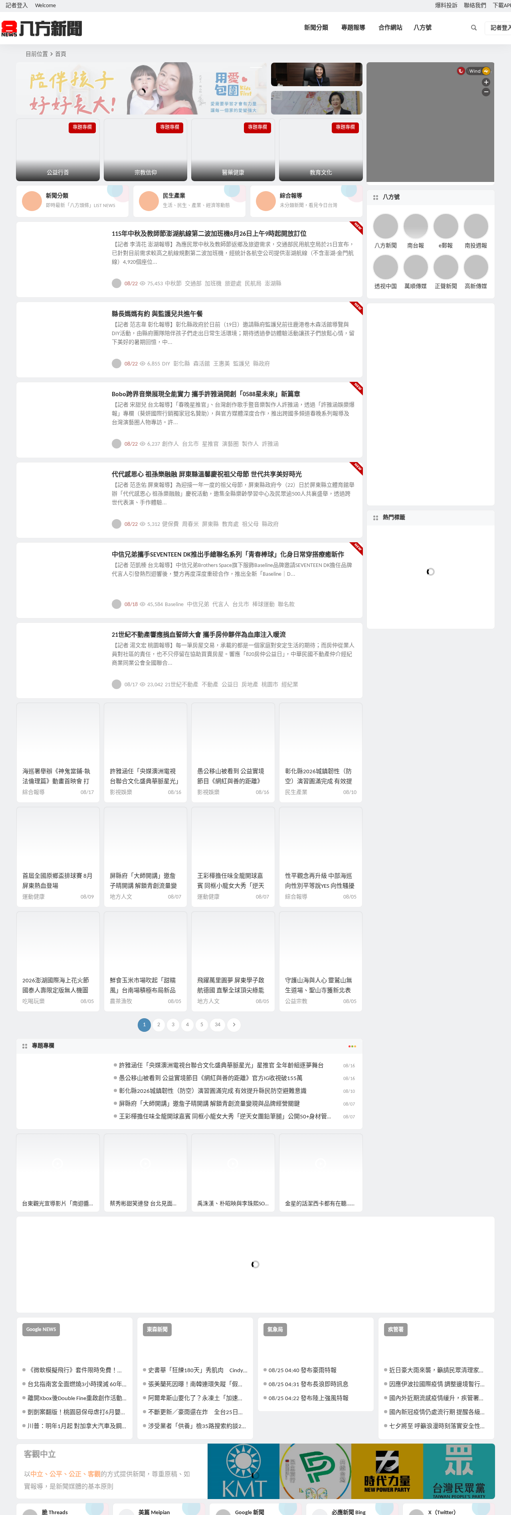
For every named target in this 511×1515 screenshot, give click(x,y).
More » (350, 283)
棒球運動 (263, 605)
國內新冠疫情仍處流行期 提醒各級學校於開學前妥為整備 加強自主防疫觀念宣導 (439, 1413)
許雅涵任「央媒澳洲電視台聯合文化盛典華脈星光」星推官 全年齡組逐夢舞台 (144, 782)
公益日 (230, 685)
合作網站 (390, 28)
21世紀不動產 (181, 685)
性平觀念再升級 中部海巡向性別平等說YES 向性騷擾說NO (320, 886)
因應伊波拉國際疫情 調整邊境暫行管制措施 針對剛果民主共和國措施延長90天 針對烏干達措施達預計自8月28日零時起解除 (439, 1385)
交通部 (193, 284)
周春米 (190, 524)
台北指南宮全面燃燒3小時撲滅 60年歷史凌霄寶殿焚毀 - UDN (77, 1385)
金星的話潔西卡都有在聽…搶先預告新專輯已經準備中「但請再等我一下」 (324, 1204)
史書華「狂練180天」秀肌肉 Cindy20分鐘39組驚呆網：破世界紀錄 (198, 1371)
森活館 (201, 364)
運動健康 (33, 897)
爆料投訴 (446, 6)
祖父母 (250, 524)
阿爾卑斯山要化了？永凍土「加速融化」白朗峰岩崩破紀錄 (198, 1399)
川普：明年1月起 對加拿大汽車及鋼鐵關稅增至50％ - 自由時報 (77, 1427)
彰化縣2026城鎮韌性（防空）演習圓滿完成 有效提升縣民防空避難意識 (318, 782)
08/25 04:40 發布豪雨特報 (303, 1371)
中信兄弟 (198, 605)
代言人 (220, 605)
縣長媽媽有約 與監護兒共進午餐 (157, 314)
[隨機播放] (427, 732)
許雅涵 (270, 444)
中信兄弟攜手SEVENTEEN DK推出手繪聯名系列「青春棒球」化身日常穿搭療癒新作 (228, 555)
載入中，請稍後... (51, 1293)
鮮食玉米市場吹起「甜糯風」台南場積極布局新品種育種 (143, 991)
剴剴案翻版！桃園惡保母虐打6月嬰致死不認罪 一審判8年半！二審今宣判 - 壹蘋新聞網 (77, 1413)
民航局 (253, 284)
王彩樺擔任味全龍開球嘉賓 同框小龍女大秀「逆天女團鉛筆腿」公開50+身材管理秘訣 (232, 1117)
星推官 (210, 444)
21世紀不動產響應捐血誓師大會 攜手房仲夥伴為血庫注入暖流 (199, 635)
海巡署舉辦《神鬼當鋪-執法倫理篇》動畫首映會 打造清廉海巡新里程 (56, 782)
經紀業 (289, 685)
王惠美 (221, 364)
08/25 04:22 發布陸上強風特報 (309, 1399)
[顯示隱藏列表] (484, 732)
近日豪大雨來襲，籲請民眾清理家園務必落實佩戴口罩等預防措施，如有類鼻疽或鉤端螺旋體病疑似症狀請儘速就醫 (439, 1371)
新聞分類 (316, 28)
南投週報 (476, 246)
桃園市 (269, 685)
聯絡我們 (475, 6)
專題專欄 (43, 1046)
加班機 (213, 284)
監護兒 (241, 364)
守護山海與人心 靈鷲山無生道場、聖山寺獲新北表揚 (318, 991)
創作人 (170, 444)
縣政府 (261, 364)
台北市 (190, 444)
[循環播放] (412, 732)
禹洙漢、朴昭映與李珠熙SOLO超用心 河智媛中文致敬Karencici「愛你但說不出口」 (236, 1204)
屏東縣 (210, 524)
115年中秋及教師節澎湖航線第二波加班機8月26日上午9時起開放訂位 (209, 234)
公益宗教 (40, 318)
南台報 (415, 246)
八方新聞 (385, 246)
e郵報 (446, 246)
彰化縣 (181, 364)
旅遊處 (233, 284)
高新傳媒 (476, 287)
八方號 (423, 28)
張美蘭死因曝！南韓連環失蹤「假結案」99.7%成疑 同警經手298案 (198, 1385)
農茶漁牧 (121, 1002)
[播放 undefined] (380, 703)
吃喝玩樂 (33, 1002)
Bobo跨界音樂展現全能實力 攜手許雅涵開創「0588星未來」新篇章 (206, 394)
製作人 (250, 444)
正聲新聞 (446, 287)
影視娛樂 (40, 399)
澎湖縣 (273, 284)
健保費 (170, 524)
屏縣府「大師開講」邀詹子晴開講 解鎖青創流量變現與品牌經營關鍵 (143, 886)
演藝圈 (230, 444)
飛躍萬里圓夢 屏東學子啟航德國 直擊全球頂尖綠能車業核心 (230, 991)
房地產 (250, 685)
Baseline (174, 605)
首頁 (60, 54)
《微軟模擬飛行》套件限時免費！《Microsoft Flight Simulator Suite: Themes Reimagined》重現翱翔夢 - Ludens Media (77, 1371)
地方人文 (40, 479)
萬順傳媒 (415, 287)
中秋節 (173, 284)
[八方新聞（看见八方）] (42, 28)
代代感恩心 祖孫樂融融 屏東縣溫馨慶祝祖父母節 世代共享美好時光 (207, 475)
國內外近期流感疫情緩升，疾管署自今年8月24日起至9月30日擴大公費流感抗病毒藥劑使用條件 (439, 1399)
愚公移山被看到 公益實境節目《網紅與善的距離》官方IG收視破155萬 (230, 782)
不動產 (210, 685)
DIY (166, 364)
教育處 (230, 524)
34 (217, 1025)
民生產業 (40, 238)
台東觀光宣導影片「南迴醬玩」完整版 (61, 1204)
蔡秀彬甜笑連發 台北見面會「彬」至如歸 (149, 1204)
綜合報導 (33, 793)
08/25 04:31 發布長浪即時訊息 (309, 1385)
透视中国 (385, 287)
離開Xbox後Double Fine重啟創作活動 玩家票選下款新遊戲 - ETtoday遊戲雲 (77, 1399)
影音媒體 (35, 1143)
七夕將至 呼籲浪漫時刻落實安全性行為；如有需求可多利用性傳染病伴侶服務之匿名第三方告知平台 (439, 1427)
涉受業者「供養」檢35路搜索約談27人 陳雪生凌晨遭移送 (198, 1427)
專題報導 (353, 28)
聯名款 (286, 605)
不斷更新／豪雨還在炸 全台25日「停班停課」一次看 (198, 1413)
